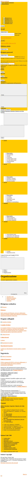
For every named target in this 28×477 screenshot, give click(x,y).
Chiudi (2, 72)
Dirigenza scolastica (11, 298)
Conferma (8, 109)
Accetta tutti (6, 374)
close (2, 137)
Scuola (5, 271)
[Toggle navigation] (12, 131)
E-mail (16, 56)
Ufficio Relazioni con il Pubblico (11, 442)
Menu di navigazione (19, 293)
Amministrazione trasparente (10, 449)
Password (17, 35)
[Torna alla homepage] (14, 112)
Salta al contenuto (5, 1)
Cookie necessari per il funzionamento (10, 390)
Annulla (2, 109)
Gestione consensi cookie (10, 447)
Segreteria (9, 300)
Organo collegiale (11, 299)
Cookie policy (7, 438)
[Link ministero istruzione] (7, 2)
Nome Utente (18, 33)
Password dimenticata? (6, 37)
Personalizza (4, 372)
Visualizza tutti (10, 296)
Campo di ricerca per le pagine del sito (10, 255)
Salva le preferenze (12, 396)
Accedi (2, 26)
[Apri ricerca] (15, 119)
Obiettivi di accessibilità (9, 445)
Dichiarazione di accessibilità (10, 443)
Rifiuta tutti (12, 372)
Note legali (6, 439)
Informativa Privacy (8, 441)
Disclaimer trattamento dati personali (9, 462)
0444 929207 (9, 415)
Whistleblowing (7, 446)
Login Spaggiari (12, 62)
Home (5, 270)
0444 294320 (9, 414)
